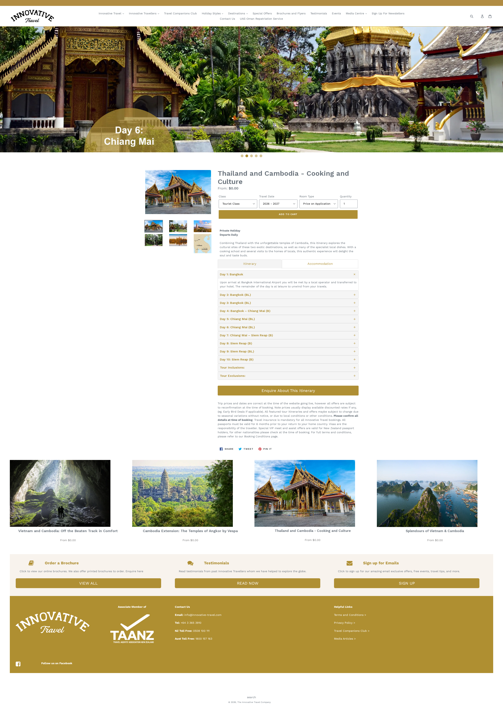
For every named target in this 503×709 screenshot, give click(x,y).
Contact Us (227, 18)
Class (222, 196)
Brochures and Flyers (291, 13)
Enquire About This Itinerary (288, 390)
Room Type (306, 196)
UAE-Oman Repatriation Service (261, 18)
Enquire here (134, 571)
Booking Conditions (257, 436)
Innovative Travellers (143, 13)
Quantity (346, 196)
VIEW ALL (88, 583)
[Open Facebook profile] (18, 664)
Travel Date (266, 196)
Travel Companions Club (180, 13)
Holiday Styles (212, 13)
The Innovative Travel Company (254, 702)
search (251, 697)
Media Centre (355, 13)
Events (336, 13)
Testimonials (318, 13)
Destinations (237, 13)
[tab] (250, 263)
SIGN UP (407, 583)
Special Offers (262, 13)
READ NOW (247, 583)
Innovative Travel (110, 13)
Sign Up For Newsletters (388, 13)
